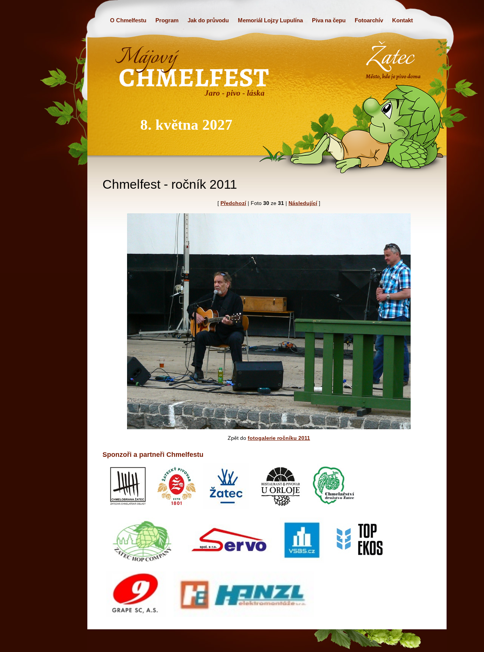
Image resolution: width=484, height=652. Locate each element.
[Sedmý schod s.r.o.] (177, 511)
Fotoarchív (369, 20)
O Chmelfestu (128, 20)
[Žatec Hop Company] (143, 565)
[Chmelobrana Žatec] (128, 511)
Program (166, 20)
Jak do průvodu (208, 20)
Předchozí (233, 203)
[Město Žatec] (226, 511)
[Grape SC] (136, 619)
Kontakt (402, 20)
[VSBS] (302, 565)
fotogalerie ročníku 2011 (279, 438)
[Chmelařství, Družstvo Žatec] (334, 511)
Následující (303, 203)
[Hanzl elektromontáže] (243, 619)
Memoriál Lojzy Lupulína (270, 20)
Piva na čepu (329, 20)
